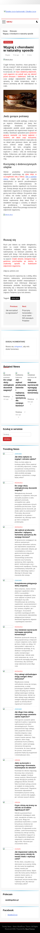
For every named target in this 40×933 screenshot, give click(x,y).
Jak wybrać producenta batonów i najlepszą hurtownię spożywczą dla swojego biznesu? (21, 393)
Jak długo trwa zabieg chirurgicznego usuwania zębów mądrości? (25, 714)
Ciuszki (18, 849)
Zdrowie (18, 454)
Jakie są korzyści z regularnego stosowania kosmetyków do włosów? (25, 765)
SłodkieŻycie (12, 915)
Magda (7, 55)
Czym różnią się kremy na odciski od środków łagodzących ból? (26, 807)
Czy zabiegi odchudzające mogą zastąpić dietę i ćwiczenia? (26, 676)
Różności (8, 42)
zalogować (18, 346)
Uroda (17, 760)
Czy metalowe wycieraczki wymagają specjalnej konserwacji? (26, 632)
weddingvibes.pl (12, 900)
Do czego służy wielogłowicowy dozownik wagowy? (10, 385)
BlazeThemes (30, 929)
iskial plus (15, 298)
